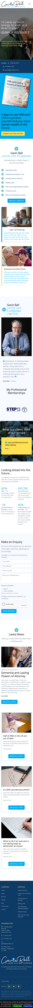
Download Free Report (13, 133)
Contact (3, 909)
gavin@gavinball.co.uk (12, 70)
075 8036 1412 (9, 66)
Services (3, 897)
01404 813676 (14, 63)
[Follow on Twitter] (14, 986)
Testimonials (4, 906)
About (3, 893)
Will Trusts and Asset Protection (16, 195)
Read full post (9, 702)
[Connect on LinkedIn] (9, 986)
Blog (2, 903)
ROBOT (5, 589)
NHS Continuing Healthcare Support (17, 187)
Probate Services (11, 191)
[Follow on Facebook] (19, 986)
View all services (16, 201)
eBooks (3, 900)
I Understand (17, 1006)
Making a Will (10, 183)
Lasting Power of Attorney (14, 178)
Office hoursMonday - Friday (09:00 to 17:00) (7, 948)
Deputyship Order (11, 170)
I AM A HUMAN (8, 591)
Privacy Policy (28, 1006)
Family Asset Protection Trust (15, 174)
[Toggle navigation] (29, 4)
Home (3, 890)
